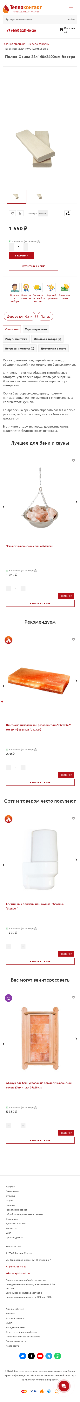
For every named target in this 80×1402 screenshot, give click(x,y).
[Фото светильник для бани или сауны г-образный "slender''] (40, 859)
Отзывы (10, 1195)
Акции (9, 1200)
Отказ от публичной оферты (21, 1331)
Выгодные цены (64, 297)
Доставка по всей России (38, 298)
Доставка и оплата (16, 1223)
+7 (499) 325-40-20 (21, 30)
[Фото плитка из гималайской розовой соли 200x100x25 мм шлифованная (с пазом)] (40, 680)
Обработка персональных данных (24, 1214)
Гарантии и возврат (16, 1209)
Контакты (11, 1228)
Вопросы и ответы (16, 1341)
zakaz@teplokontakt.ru (18, 1273)
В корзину (66, 595)
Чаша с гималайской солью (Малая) (29, 546)
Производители (14, 1237)
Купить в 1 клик (33, 266)
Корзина (10, 1313)
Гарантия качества (26, 297)
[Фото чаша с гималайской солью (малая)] (40, 501)
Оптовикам (12, 1218)
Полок (45, 316)
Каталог (10, 1186)
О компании (12, 1191)
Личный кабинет (15, 1308)
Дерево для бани (19, 316)
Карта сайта (12, 1345)
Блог (8, 1232)
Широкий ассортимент (50, 297)
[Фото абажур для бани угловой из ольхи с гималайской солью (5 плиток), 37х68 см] (40, 1038)
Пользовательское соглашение (23, 1336)
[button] (4, 506)
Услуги (9, 1322)
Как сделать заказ (15, 1327)
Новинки (10, 1204)
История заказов (15, 1318)
